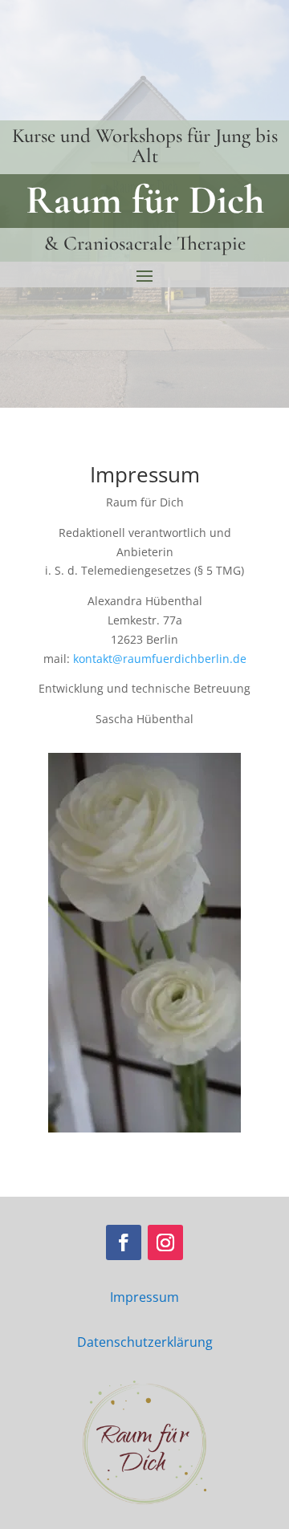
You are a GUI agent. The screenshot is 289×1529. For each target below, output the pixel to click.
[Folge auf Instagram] (165, 1242)
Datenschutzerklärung (145, 1342)
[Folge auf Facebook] (123, 1242)
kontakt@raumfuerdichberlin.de (159, 658)
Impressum (144, 1297)
